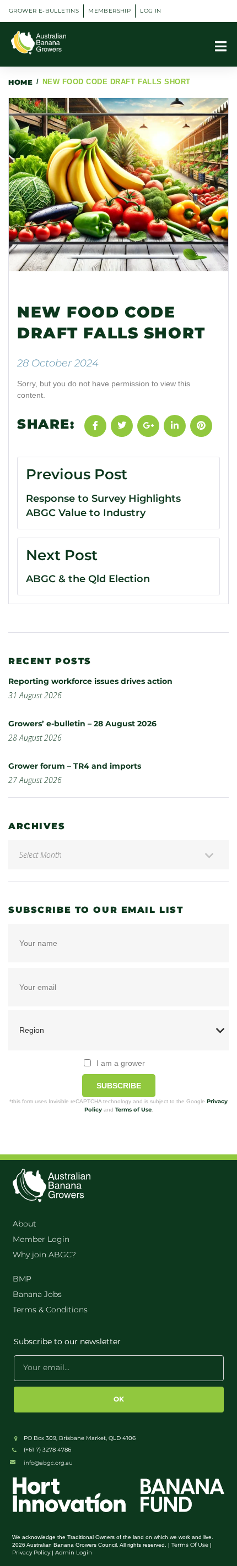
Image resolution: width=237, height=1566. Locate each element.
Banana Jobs (37, 1294)
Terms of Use (133, 1109)
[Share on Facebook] (95, 426)
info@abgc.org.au (48, 1462)
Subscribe (118, 1085)
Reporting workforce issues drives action (91, 681)
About (24, 1224)
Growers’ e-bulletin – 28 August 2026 (82, 724)
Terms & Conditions (50, 1310)
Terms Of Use (189, 1544)
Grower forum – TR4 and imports (74, 766)
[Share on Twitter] (122, 426)
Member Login (41, 1239)
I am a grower (120, 1063)
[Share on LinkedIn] (175, 426)
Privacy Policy (31, 1552)
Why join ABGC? (44, 1255)
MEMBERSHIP (109, 10)
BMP (22, 1279)
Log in (150, 10)
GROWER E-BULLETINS (44, 10)
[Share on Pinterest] (201, 426)
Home (20, 82)
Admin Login (73, 1552)
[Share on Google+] (148, 426)
